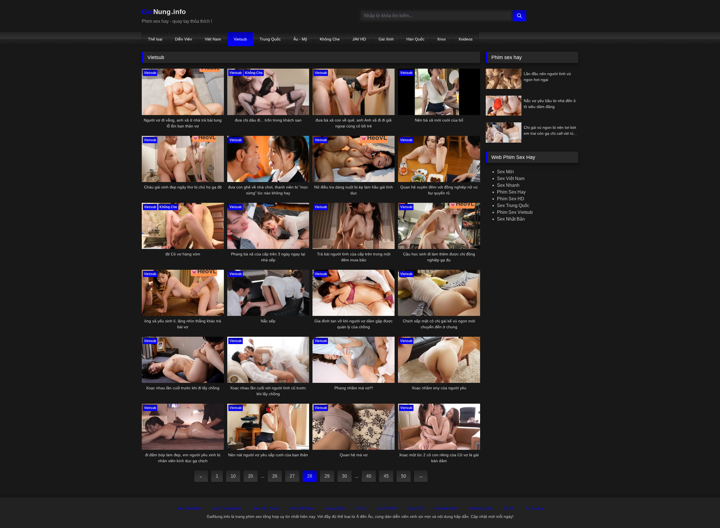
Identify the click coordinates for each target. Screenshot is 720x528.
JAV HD (359, 39)
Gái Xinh (386, 39)
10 (233, 476)
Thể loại (155, 39)
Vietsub (240, 39)
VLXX (509, 508)
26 (274, 476)
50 (403, 476)
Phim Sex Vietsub (515, 212)
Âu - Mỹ (300, 39)
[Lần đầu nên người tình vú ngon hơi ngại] (503, 79)
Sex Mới (505, 171)
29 (327, 476)
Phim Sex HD (510, 198)
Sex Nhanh (508, 185)
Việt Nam (213, 39)
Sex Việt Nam (511, 178)
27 (292, 476)
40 (368, 476)
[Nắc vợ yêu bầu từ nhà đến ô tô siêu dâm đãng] (503, 106)
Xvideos (465, 39)
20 (250, 476)
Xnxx (441, 39)
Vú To (361, 508)
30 (344, 476)
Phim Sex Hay (511, 192)
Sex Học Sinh (480, 508)
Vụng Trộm (335, 508)
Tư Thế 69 (387, 508)
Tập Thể (415, 508)
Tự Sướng (534, 508)
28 (309, 476)
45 (386, 476)
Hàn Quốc (415, 39)
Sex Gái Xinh (445, 508)
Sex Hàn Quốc (266, 508)
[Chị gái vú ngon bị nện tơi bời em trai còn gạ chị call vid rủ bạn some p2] (503, 132)
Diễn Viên (183, 39)
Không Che (330, 39)
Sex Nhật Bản (511, 219)
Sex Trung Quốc (513, 205)
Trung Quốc (270, 39)
